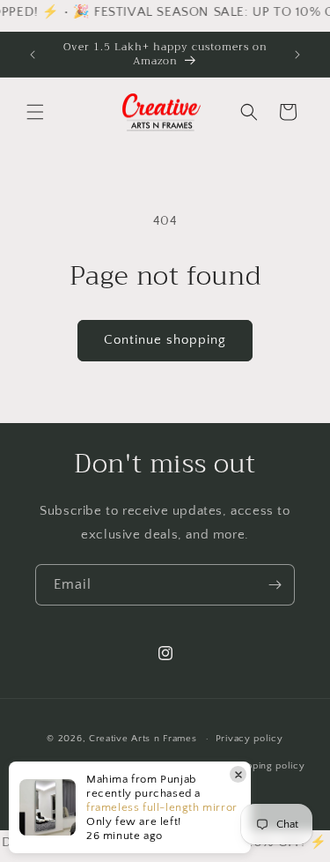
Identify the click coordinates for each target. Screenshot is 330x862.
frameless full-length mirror (162, 807)
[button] (35, 112)
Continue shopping (165, 339)
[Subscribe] (274, 585)
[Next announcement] (297, 54)
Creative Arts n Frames (142, 738)
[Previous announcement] (32, 54)
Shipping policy (268, 766)
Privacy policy (249, 738)
